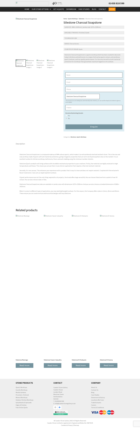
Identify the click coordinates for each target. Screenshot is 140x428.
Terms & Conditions (97, 408)
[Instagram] (55, 407)
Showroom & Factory (98, 398)
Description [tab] (20, 144)
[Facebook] (59, 407)
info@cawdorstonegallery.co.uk (65, 404)
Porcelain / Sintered (22, 395)
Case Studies (95, 395)
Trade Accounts (96, 403)
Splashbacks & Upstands (24, 403)
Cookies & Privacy (66, 425)
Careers (93, 405)
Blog (92, 392)
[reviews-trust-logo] (70, 413)
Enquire (94, 126)
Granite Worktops (21, 390)
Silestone (81, 19)
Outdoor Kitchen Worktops (24, 400)
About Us (94, 387)
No (69, 118)
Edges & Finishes (21, 405)
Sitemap (76, 425)
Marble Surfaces (21, 392)
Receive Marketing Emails (74, 113)
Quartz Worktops (73, 19)
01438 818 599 (59, 401)
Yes (69, 116)
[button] (50, 9)
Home (65, 19)
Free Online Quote (22, 408)
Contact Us (94, 390)
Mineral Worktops (21, 398)
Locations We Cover (97, 400)
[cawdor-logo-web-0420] (32, 3)
